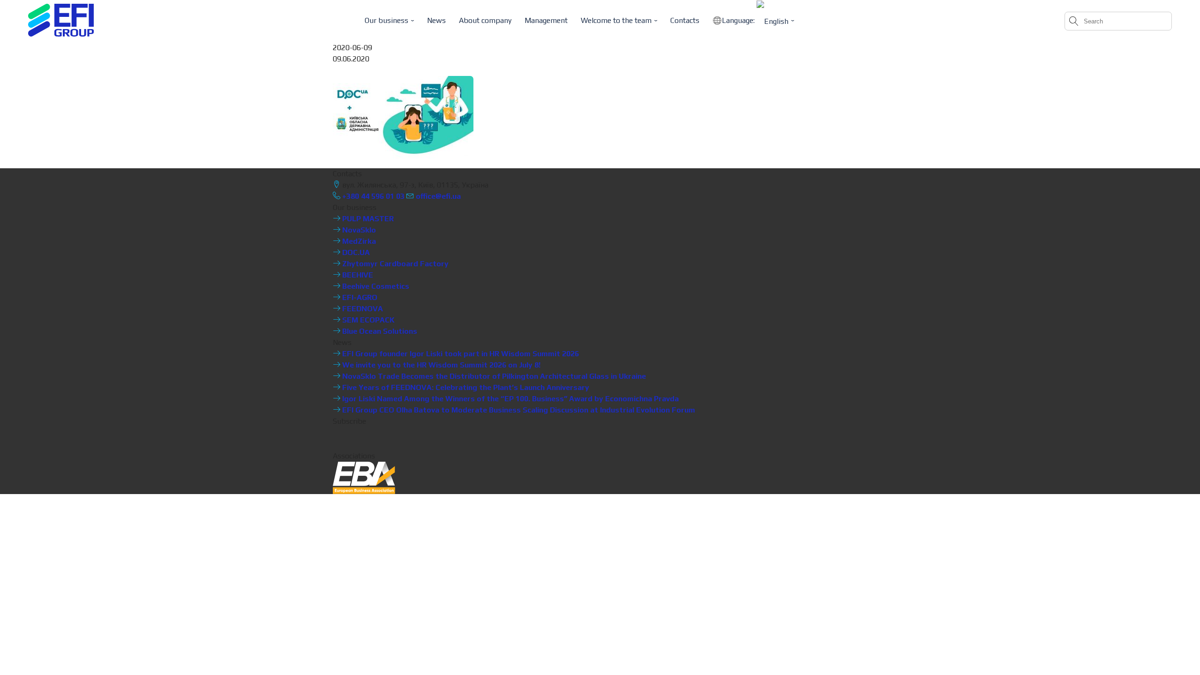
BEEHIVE (356, 274)
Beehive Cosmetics (374, 286)
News (436, 20)
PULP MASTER (367, 218)
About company (485, 20)
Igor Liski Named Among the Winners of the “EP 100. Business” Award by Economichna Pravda (509, 398)
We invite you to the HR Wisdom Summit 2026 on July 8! (440, 364)
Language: (739, 20)
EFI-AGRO (358, 297)
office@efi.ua (438, 196)
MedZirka (358, 241)
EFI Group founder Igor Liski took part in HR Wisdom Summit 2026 (459, 353)
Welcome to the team (616, 20)
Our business (386, 20)
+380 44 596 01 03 (372, 196)
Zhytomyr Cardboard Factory (394, 263)
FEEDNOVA (361, 308)
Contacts (684, 20)
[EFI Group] (61, 20)
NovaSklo (358, 229)
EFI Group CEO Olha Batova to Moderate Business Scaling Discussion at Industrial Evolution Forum (517, 409)
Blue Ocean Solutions (378, 331)
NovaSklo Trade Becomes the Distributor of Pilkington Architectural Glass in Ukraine (493, 376)
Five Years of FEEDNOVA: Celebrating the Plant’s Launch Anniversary (464, 387)
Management (546, 20)
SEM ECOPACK (367, 319)
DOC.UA (355, 252)
